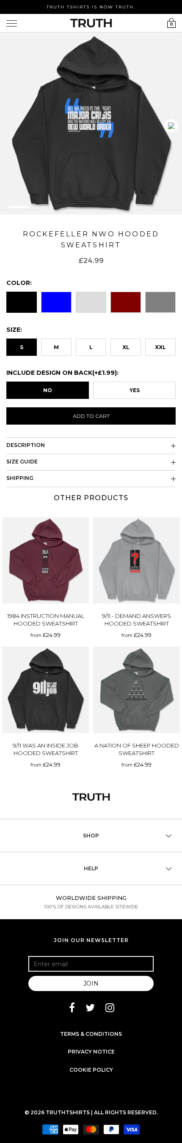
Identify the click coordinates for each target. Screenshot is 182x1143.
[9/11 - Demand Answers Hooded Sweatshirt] (136, 560)
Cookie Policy (91, 1070)
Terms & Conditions (91, 1034)
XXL (160, 347)
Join (91, 983)
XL (126, 347)
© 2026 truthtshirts (58, 1112)
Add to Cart (91, 416)
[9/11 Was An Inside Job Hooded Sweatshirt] (45, 690)
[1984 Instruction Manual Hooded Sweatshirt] (45, 560)
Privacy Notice (91, 1051)
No (47, 390)
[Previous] (171, 126)
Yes (135, 390)
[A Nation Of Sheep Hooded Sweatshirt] (136, 690)
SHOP (91, 835)
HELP (91, 868)
